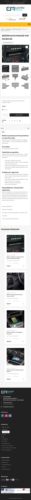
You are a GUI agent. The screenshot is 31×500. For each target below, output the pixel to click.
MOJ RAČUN (7, 1)
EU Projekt (4, 441)
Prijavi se (14, 3)
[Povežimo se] (2, 416)
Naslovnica (4, 429)
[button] (26, 47)
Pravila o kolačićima (6, 450)
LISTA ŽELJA (15, 1)
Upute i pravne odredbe (7, 445)
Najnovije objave (6, 427)
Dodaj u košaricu (19, 114)
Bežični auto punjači (17, 29)
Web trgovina (5, 462)
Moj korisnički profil (6, 464)
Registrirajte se (20, 3)
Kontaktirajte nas (6, 443)
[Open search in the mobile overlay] (15, 15)
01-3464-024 (12, 19)
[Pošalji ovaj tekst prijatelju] (20, 121)
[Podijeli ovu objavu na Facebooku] (9, 121)
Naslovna (3, 29)
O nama (3, 434)
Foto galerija (5, 439)
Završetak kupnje (6, 469)
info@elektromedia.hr (8, 406)
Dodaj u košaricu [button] (23, 266)
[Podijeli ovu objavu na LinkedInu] (17, 121)
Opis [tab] (2, 128)
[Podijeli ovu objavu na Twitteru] (12, 121)
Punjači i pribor (9, 29)
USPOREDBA (24, 1)
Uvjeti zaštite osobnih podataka (9, 447)
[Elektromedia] (15, 10)
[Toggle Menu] (29, 24)
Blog (3, 436)
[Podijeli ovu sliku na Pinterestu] (15, 121)
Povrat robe (6, 432)
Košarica (4, 466)
